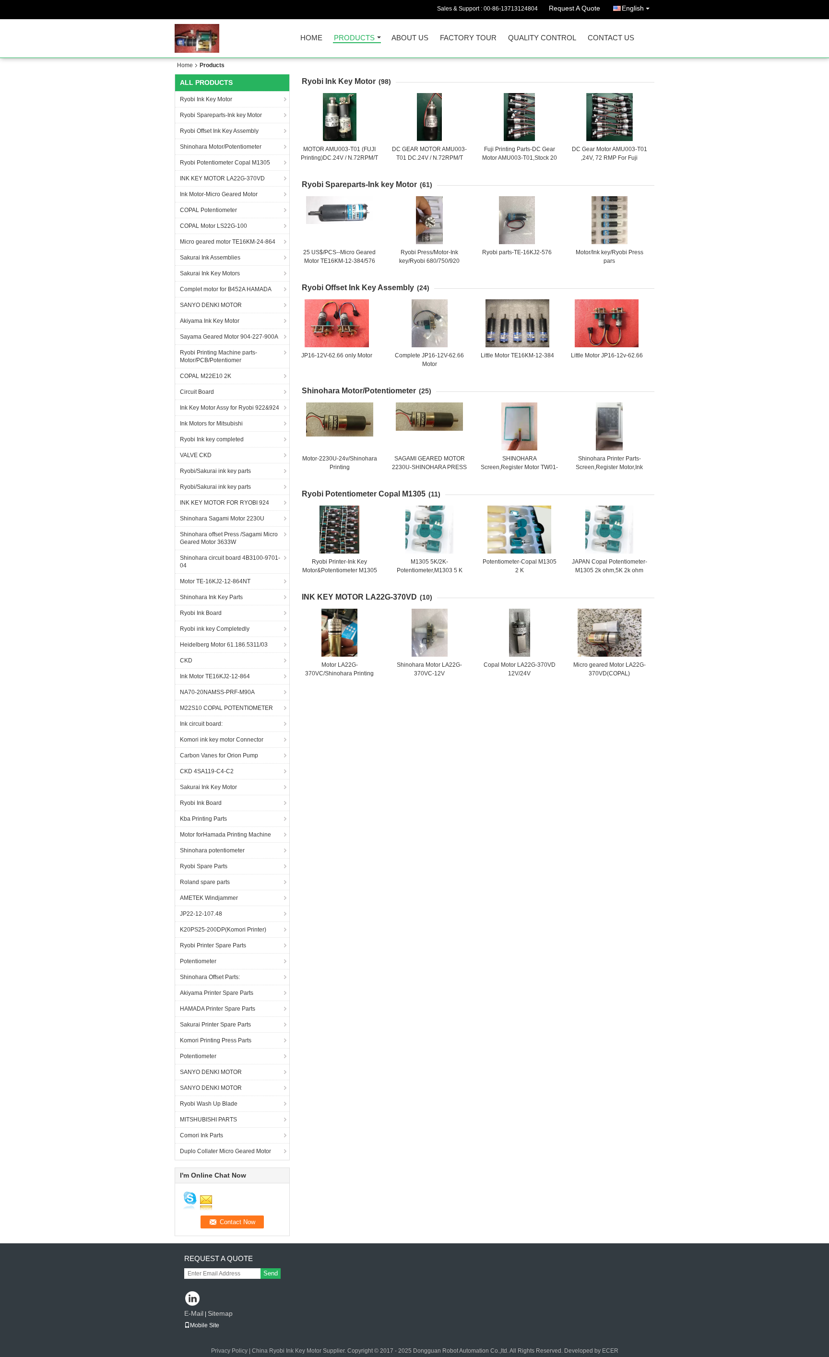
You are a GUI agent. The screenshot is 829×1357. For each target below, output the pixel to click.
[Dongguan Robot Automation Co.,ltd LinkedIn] (192, 1299)
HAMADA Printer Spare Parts (217, 1008)
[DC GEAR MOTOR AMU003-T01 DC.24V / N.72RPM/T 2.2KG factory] (429, 117)
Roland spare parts (205, 882)
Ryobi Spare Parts (203, 866)
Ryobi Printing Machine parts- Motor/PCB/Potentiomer (218, 356)
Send (270, 1273)
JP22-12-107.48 (201, 913)
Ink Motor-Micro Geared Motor (219, 194)
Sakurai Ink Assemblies (210, 257)
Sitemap (220, 1313)
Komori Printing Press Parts (215, 1040)
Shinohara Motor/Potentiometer (220, 146)
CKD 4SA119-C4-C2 (207, 771)
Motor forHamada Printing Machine (225, 834)
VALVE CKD (196, 455)
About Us (409, 38)
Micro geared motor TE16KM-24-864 (227, 241)
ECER (610, 1350)
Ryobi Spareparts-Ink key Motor (221, 115)
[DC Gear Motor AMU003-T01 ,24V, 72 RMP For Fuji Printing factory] (609, 117)
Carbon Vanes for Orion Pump (219, 755)
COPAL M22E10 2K (205, 376)
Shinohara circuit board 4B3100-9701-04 (230, 562)
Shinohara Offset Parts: (210, 977)
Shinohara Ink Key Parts (211, 597)
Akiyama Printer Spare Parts (216, 993)
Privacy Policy (229, 1350)
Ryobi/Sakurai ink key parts (215, 471)
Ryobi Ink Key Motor (206, 99)
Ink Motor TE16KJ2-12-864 (215, 676)
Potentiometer (198, 961)
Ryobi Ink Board (201, 613)
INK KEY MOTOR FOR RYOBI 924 (224, 502)
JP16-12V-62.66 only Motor (336, 355)
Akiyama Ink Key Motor (209, 321)
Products (354, 38)
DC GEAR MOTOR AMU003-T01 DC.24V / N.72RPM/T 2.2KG (429, 158)
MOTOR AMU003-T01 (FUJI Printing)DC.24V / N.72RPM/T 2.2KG (339, 158)
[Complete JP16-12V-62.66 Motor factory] (429, 323)
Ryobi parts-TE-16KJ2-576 (517, 252)
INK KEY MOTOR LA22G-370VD (222, 178)
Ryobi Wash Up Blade (208, 1103)
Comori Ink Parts (201, 1135)
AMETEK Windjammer (209, 898)
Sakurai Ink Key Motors (210, 273)
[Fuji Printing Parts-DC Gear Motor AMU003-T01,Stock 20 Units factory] (519, 117)
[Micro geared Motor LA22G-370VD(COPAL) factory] (609, 633)
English (633, 8)
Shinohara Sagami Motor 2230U (222, 518)
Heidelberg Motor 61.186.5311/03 (224, 644)
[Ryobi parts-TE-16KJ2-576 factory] (516, 220)
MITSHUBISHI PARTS (208, 1119)
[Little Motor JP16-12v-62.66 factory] (606, 323)
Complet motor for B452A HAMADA (226, 289)
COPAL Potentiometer (208, 210)
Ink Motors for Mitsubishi (211, 423)
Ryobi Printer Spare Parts (213, 945)
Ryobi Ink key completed (212, 439)
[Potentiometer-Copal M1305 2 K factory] (519, 530)
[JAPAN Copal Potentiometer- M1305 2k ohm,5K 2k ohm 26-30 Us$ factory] (609, 530)
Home (311, 38)
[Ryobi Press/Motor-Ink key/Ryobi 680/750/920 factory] (429, 220)
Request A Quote (574, 8)
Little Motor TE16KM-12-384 (517, 355)
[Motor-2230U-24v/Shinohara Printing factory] (339, 426)
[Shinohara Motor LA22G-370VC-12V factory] (429, 633)
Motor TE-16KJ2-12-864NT (215, 581)
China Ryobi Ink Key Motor (286, 1350)
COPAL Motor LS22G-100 (213, 226)
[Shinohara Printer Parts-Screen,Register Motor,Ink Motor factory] (609, 426)
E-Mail (193, 1313)
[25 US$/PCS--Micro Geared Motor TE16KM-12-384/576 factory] (339, 220)
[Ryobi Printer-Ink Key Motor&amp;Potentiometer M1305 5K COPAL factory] (339, 530)
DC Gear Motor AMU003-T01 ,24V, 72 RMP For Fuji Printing (609, 158)
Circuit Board (197, 392)
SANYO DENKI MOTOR (211, 305)
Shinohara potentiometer (212, 850)
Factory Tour (468, 38)
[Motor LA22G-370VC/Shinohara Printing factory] (339, 633)
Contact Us (611, 38)
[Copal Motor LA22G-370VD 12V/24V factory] (519, 633)
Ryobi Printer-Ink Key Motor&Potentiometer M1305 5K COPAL (339, 570)
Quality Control (542, 38)
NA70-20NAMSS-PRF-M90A (217, 692)
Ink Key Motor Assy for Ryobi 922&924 (229, 407)
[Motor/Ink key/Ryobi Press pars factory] (609, 220)
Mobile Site (204, 1325)
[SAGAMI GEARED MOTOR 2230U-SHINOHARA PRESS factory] (429, 426)
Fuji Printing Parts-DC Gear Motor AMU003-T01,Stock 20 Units (519, 158)
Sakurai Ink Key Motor (208, 787)
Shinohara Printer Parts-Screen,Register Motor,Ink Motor (609, 467)
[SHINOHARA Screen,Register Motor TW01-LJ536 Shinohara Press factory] (519, 426)
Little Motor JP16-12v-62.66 (607, 355)
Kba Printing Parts (203, 818)
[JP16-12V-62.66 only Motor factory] (336, 323)
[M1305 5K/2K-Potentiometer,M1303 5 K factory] (429, 530)
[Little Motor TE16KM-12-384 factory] (517, 323)
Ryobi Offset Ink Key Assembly (219, 131)
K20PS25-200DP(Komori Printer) (223, 929)
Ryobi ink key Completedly (214, 628)
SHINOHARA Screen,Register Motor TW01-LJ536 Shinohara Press (519, 467)
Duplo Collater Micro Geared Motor (225, 1151)
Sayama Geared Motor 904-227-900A (229, 336)
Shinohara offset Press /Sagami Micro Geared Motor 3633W (229, 538)
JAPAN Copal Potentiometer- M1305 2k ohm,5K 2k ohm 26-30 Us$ (609, 570)
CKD (186, 660)
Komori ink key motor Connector (221, 739)
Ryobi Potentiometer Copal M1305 (225, 162)
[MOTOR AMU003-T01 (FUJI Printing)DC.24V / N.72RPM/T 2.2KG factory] (339, 117)
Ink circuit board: (201, 723)
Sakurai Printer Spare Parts (215, 1024)
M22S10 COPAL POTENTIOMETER (226, 708)
